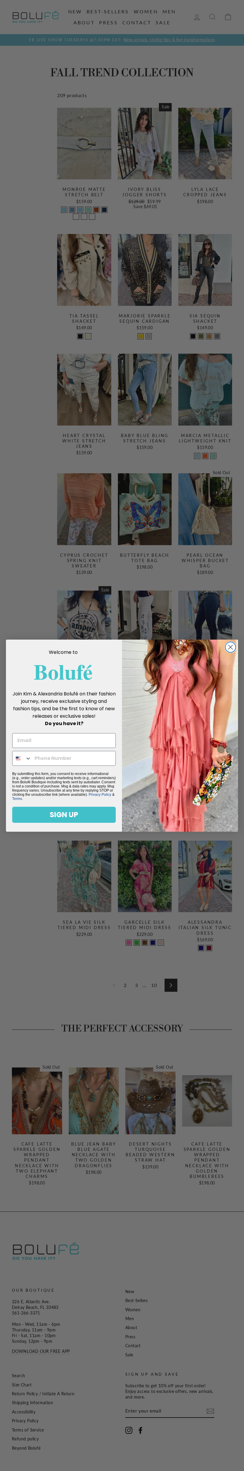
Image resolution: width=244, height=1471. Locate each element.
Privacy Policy (100, 795)
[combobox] (22, 758)
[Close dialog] (230, 647)
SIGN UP (64, 815)
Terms (17, 799)
